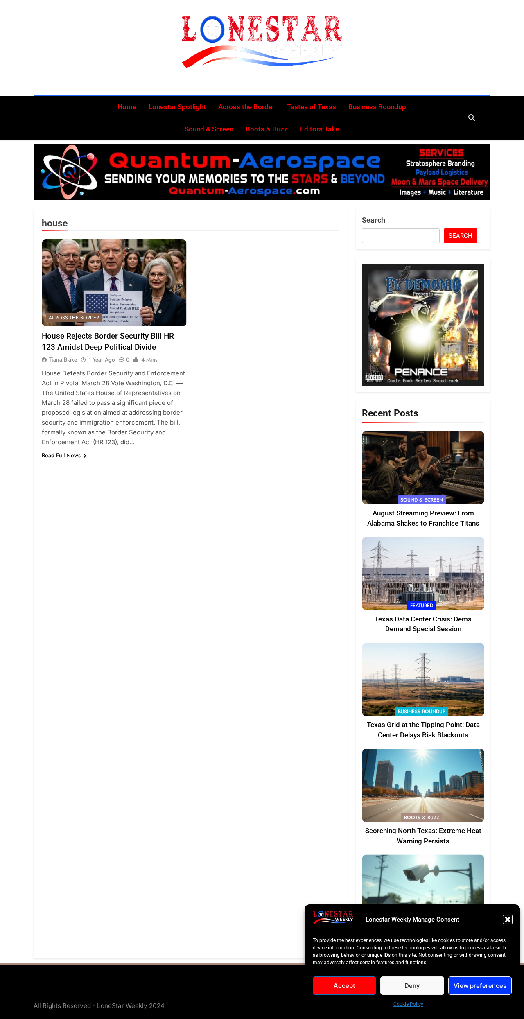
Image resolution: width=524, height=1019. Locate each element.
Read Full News (61, 455)
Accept (344, 986)
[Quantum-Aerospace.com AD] (262, 172)
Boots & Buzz (267, 129)
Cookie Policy (408, 1004)
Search (373, 220)
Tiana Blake (63, 359)
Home (126, 107)
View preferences (480, 986)
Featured (421, 605)
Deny (412, 986)
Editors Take (319, 129)
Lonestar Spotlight (177, 107)
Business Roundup (377, 107)
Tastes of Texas (311, 107)
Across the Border (246, 107)
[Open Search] (471, 117)
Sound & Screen (209, 129)
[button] (508, 919)
